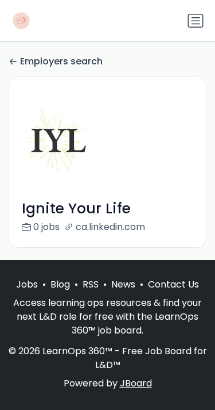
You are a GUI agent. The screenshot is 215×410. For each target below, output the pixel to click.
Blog (60, 284)
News (123, 284)
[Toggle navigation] (195, 21)
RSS (91, 284)
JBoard (136, 383)
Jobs (27, 284)
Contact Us (173, 284)
